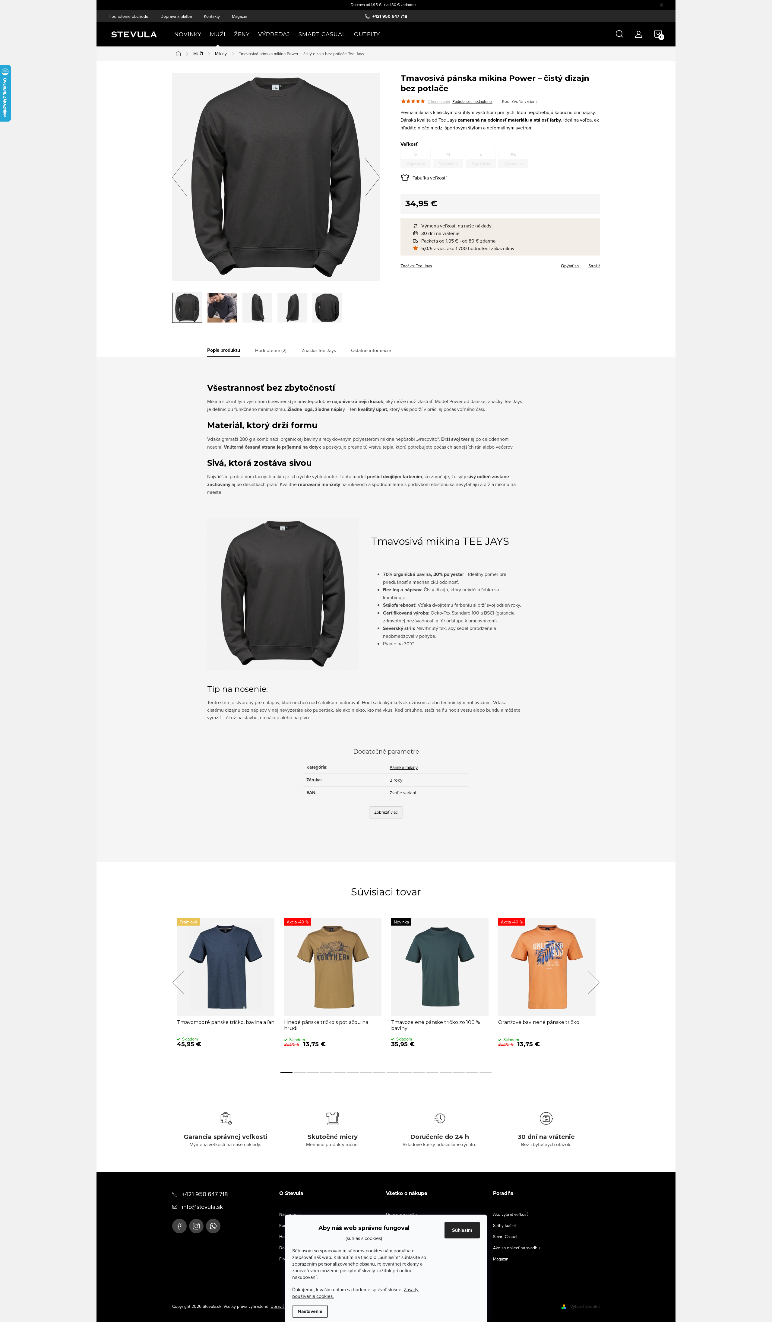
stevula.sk (196, 1226)
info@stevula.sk (202, 1206)
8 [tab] (379, 1072)
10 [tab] (406, 1072)
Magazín (239, 16)
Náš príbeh (289, 1214)
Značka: (416, 266)
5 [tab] (340, 1072)
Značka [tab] (319, 350)
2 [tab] (300, 1072)
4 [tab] (326, 1072)
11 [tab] (419, 1072)
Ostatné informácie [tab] (371, 350)
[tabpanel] (225, 989)
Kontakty (212, 16)
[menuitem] (188, 34)
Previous (178, 983)
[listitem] (503, 226)
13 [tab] (446, 1072)
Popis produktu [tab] (223, 350)
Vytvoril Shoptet (585, 1306)
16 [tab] (485, 1072)
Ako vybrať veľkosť (510, 1214)
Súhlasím (462, 1230)
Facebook (179, 1226)
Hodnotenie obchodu (128, 16)
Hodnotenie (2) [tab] (270, 350)
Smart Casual (505, 1237)
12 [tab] (432, 1072)
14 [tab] (459, 1072)
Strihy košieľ (504, 1225)
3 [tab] (313, 1072)
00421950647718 (213, 1226)
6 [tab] (353, 1072)
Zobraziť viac (386, 812)
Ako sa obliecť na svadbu (516, 1248)
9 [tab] (393, 1072)
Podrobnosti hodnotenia (472, 101)
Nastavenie (310, 1311)
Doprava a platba (176, 16)
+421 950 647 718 (205, 1194)
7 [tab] (366, 1072)
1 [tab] (286, 1072)
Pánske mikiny (404, 767)
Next (593, 983)
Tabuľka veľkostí (430, 177)
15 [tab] (472, 1072)
